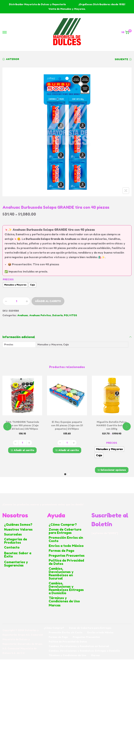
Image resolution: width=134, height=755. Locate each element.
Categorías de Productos (15, 541)
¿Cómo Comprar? (63, 524)
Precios (8, 279)
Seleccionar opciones (113, 469)
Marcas (54, 605)
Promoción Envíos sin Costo (66, 539)
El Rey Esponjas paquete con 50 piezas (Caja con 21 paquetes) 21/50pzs (67, 425)
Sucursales (13, 534)
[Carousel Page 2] (69, 474)
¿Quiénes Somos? (18, 524)
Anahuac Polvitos (40, 315)
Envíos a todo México (66, 545)
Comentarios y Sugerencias (16, 563)
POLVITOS (70, 315)
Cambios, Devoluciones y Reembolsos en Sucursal (61, 573)
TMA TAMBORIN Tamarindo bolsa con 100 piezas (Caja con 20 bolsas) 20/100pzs (22, 425)
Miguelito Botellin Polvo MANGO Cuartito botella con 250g (111, 425)
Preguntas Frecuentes (66, 555)
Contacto (12, 547)
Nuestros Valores (18, 529)
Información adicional (18, 337)
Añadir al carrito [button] (24, 450)
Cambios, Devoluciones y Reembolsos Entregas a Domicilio (66, 588)
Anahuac (22, 315)
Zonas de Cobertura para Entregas (65, 531)
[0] (127, 32)
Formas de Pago (61, 550)
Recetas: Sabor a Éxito (17, 554)
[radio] (15, 284)
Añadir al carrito (48, 301)
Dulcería (57, 315)
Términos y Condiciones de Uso (64, 599)
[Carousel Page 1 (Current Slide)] (65, 474)
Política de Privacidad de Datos (66, 562)
